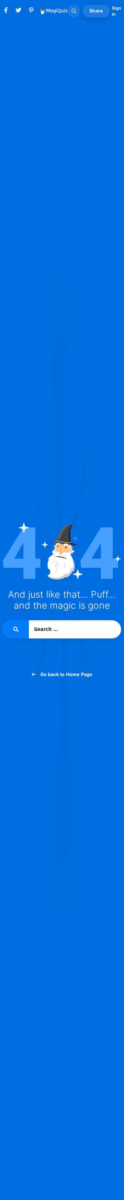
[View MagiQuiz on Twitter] (18, 11)
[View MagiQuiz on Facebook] (6, 11)
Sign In (116, 10)
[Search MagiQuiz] (73, 11)
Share (96, 11)
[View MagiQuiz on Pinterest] (31, 11)
